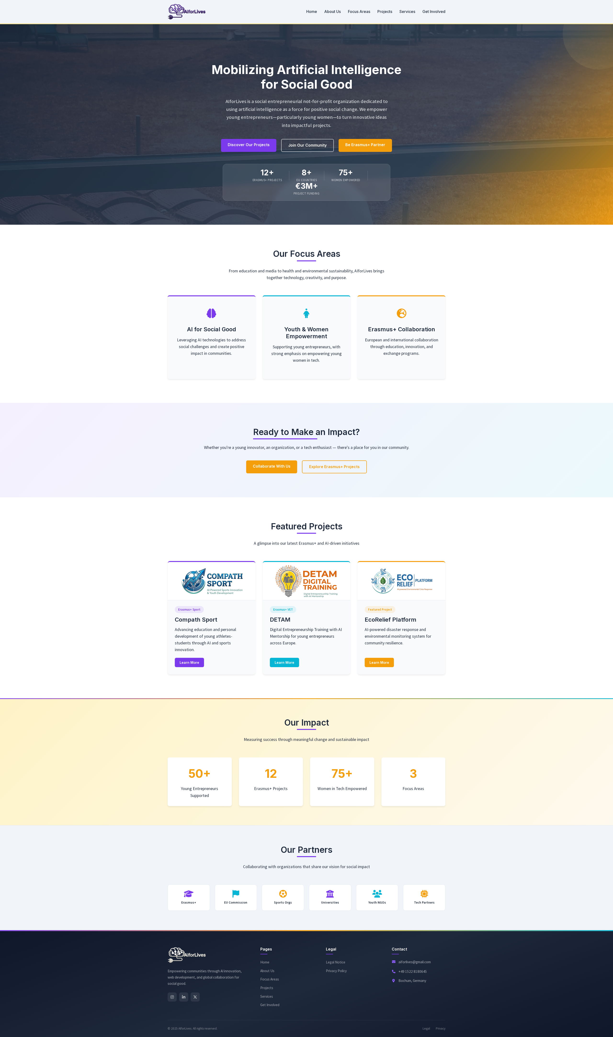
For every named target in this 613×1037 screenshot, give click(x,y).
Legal (426, 1028)
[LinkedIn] (183, 997)
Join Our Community (307, 145)
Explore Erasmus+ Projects (334, 466)
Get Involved (433, 11)
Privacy (440, 1028)
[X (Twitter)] (195, 997)
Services (407, 11)
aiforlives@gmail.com (414, 962)
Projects (384, 11)
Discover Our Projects (249, 144)
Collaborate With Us (271, 466)
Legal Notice (335, 962)
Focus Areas (359, 11)
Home (311, 11)
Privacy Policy (336, 970)
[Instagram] (172, 997)
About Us (332, 11)
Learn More (189, 662)
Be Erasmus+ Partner (365, 144)
